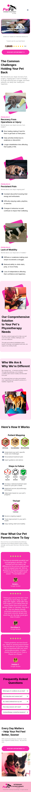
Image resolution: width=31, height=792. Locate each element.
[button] (27, 10)
